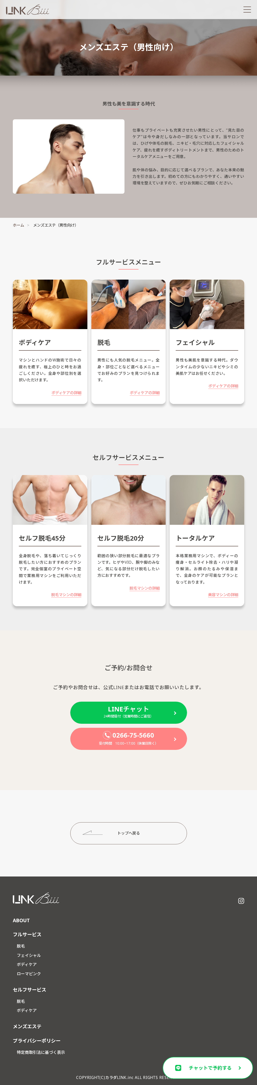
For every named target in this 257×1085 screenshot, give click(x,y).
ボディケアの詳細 (66, 392)
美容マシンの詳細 (223, 594)
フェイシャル (29, 955)
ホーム (18, 225)
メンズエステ (27, 1026)
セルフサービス (29, 989)
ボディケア (27, 964)
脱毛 (21, 946)
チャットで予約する (210, 1067)
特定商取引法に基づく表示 (41, 1052)
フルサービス (27, 934)
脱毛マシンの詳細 (66, 594)
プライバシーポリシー (36, 1040)
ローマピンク (29, 973)
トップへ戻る (128, 833)
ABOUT (21, 920)
